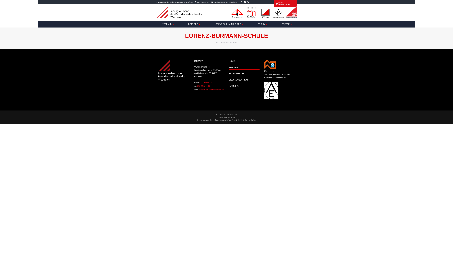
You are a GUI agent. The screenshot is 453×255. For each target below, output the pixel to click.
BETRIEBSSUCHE (236, 73)
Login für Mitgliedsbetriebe (284, 4)
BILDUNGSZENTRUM (238, 80)
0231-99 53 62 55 (203, 2)
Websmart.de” (231, 117)
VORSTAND (234, 67)
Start (217, 42)
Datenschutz (232, 114)
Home (232, 61)
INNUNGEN (234, 86)
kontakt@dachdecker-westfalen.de (225, 2)
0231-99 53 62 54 (203, 86)
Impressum (220, 114)
